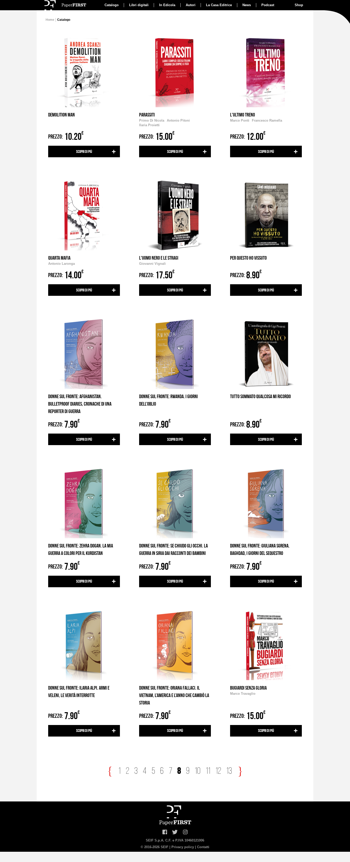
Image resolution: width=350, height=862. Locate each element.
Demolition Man (61, 114)
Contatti (203, 847)
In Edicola (167, 5)
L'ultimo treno (242, 114)
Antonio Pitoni (178, 120)
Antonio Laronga (61, 264)
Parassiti (147, 114)
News (246, 5)
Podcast (267, 5)
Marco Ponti (239, 120)
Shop (299, 5)
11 (208, 771)
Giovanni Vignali (152, 264)
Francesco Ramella (267, 120)
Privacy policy (182, 847)
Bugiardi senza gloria (248, 688)
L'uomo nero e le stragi (158, 258)
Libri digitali (139, 5)
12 (218, 771)
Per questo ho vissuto (248, 258)
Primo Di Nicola (151, 120)
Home (50, 20)
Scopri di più (84, 151)
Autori (190, 5)
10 (198, 771)
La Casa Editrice (219, 5)
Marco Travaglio (242, 694)
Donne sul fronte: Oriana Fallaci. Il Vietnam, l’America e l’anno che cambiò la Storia (174, 695)
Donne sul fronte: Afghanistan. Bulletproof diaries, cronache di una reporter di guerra (79, 404)
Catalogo (112, 5)
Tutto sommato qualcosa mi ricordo (260, 396)
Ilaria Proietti (149, 125)
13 (229, 771)
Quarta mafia (59, 258)
